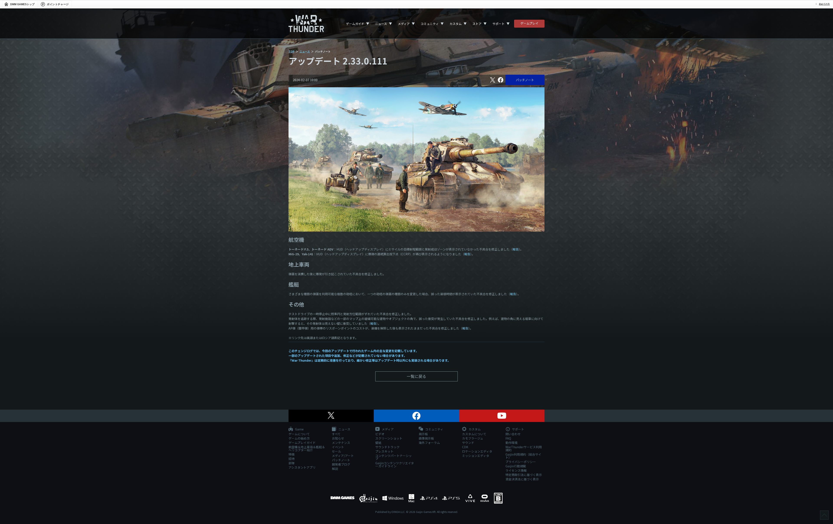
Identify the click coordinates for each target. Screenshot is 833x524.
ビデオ (379, 433)
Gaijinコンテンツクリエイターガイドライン (394, 464)
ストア (477, 23)
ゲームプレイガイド (302, 442)
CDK (465, 446)
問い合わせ (513, 433)
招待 (292, 458)
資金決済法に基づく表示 (522, 479)
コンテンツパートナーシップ (393, 457)
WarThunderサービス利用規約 (523, 448)
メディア (404, 23)
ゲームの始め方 (299, 438)
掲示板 (423, 433)
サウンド (468, 442)
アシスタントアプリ (302, 467)
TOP (291, 51)
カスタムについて (474, 433)
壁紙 (378, 442)
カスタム (455, 23)
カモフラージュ (472, 438)
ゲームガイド (355, 23)
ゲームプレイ (529, 23)
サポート (498, 23)
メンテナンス (341, 442)
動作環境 (511, 442)
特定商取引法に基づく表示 (523, 474)
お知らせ (338, 438)
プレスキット (384, 451)
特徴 (292, 454)
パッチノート (525, 80)
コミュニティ (430, 23)
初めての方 (824, 4)
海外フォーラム (429, 442)
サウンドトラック (387, 446)
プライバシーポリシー (520, 461)
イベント (338, 446)
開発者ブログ (341, 464)
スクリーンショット (388, 438)
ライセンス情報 (516, 470)
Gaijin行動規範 (515, 466)
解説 (335, 468)
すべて (336, 433)
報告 (516, 249)
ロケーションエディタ (477, 451)
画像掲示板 (426, 438)
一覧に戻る (416, 376)
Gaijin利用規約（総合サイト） (523, 456)
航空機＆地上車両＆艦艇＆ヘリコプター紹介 (307, 448)
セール (336, 451)
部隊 (292, 463)
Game (299, 429)
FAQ (508, 438)
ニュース (381, 23)
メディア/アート (343, 455)
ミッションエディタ (475, 455)
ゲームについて (299, 433)
